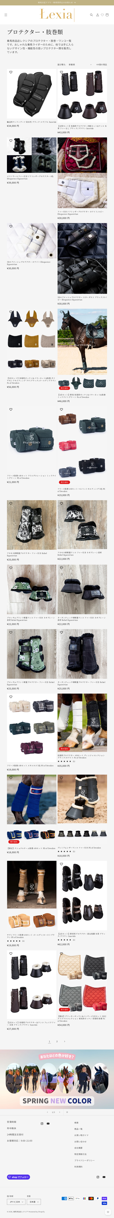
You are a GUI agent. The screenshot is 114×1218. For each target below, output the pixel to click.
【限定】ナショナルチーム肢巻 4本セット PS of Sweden (31, 848)
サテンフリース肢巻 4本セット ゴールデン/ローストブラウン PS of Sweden (31, 936)
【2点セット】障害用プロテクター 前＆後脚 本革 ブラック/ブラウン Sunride (81, 935)
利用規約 (78, 1166)
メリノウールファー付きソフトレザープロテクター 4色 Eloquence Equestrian (30, 177)
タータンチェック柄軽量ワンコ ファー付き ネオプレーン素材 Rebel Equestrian (82, 619)
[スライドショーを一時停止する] (67, 1112)
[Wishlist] (102, 15)
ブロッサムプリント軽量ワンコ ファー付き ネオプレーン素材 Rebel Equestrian (31, 619)
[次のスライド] (60, 1112)
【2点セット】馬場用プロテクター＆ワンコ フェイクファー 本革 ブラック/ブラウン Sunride (31, 1023)
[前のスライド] (47, 1112)
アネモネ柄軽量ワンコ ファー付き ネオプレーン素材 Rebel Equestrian (80, 553)
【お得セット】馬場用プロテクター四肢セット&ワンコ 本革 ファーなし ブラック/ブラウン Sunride (82, 127)
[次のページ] (64, 1041)
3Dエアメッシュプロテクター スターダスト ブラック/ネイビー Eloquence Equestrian (82, 298)
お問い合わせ (80, 1141)
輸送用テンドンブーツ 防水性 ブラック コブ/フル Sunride (31, 122)
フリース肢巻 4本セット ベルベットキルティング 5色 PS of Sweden (81, 490)
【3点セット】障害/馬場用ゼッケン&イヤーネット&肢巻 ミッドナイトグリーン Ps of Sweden (82, 396)
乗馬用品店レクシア (20, 1211)
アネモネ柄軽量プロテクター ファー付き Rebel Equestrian (27, 554)
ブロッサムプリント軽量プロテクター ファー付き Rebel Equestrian (30, 683)
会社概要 (78, 1147)
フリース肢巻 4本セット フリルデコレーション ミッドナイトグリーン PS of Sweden (31, 477)
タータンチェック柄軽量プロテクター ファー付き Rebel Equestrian (81, 683)
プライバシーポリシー (84, 1160)
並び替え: (61, 64)
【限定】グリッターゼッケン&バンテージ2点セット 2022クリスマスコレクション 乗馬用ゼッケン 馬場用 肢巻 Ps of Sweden (82, 1018)
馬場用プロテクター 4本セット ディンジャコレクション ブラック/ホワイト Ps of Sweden (81, 756)
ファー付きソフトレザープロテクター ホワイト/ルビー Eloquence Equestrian (81, 213)
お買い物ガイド (81, 1135)
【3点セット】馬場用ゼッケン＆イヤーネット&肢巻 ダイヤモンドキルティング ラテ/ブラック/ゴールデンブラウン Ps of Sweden (31, 380)
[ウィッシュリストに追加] (11, 72)
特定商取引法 (80, 1154)
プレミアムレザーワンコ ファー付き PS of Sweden (79, 848)
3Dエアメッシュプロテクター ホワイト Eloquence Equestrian (28, 263)
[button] (6, 15)
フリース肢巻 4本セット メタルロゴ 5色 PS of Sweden (30, 765)
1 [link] (49, 1041)
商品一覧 (78, 1128)
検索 (76, 1122)
